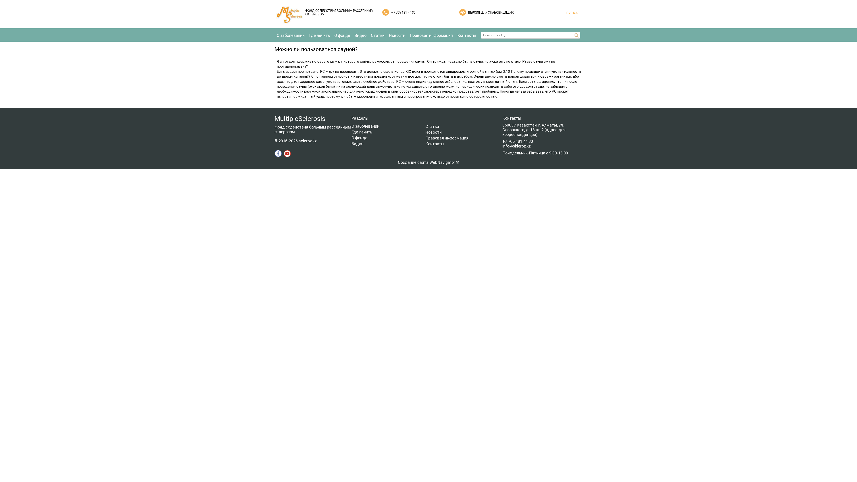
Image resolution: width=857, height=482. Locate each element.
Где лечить (319, 35)
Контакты (466, 35)
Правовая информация (431, 35)
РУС (569, 13)
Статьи (378, 35)
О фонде (342, 35)
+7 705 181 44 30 (403, 12)
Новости (397, 35)
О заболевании (291, 35)
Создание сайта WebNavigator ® (428, 162)
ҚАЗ (575, 13)
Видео (360, 35)
